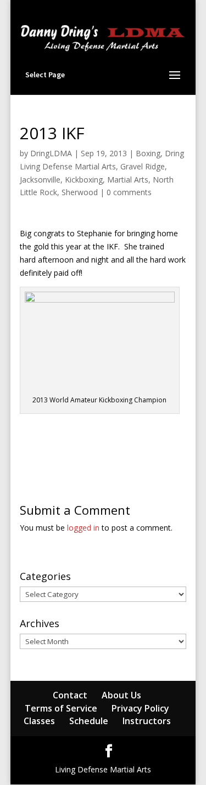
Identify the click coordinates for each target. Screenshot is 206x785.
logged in (83, 527)
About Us (121, 695)
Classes (39, 721)
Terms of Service (61, 708)
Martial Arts (127, 179)
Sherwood (80, 192)
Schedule (88, 721)
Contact (70, 695)
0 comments (129, 192)
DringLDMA (51, 153)
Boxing (148, 153)
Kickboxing (84, 179)
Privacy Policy (140, 708)
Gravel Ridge (142, 166)
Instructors (147, 721)
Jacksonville (40, 179)
